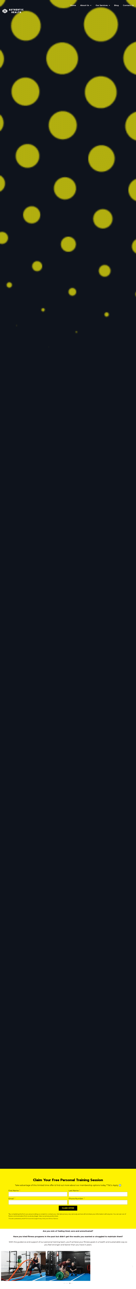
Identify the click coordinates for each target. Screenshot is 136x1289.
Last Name (74, 1190)
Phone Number (76, 1198)
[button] (3, 1266)
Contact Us (128, 5)
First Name (13, 1190)
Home (73, 5)
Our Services (102, 5)
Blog (116, 5)
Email (11, 1198)
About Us (84, 5)
